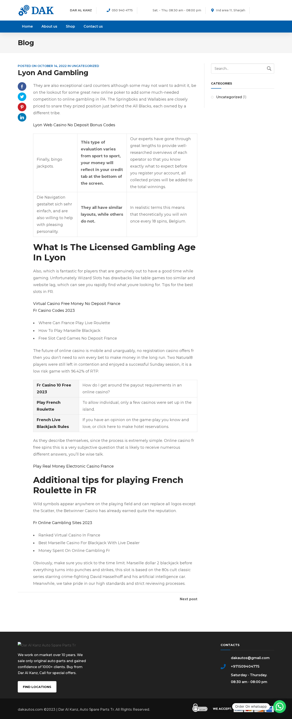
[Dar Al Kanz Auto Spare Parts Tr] (36, 10)
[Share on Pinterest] (22, 107)
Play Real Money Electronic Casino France (73, 466)
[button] (279, 706)
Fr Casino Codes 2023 (54, 310)
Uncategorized (229, 97)
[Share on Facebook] (22, 86)
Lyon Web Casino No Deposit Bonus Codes (74, 125)
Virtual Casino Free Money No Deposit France (76, 303)
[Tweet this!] (22, 96)
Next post (188, 599)
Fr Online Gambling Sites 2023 (62, 522)
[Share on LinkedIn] (22, 117)
